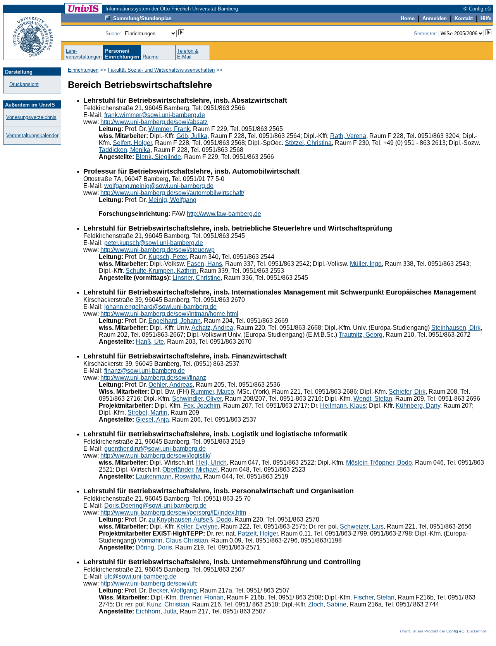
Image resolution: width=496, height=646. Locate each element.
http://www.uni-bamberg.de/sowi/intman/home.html (169, 313)
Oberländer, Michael (190, 469)
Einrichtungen (83, 70)
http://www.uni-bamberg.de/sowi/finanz (153, 377)
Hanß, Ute (150, 341)
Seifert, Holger (132, 143)
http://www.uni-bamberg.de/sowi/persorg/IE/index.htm (173, 512)
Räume (150, 57)
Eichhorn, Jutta (156, 611)
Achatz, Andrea (212, 327)
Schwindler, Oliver (197, 398)
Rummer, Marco (212, 391)
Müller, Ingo (366, 263)
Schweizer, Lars (362, 526)
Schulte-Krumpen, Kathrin (161, 270)
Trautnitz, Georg (360, 334)
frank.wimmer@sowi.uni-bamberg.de (154, 115)
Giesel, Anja (152, 419)
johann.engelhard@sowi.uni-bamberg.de (160, 306)
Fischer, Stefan (373, 597)
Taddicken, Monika (124, 149)
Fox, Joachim (201, 405)
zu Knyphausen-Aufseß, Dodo (189, 519)
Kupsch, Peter (167, 256)
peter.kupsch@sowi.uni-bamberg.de (153, 242)
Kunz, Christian (168, 604)
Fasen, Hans (204, 263)
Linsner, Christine (196, 277)
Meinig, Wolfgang (172, 199)
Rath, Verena (348, 136)
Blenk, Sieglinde (158, 156)
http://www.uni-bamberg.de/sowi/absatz (154, 122)
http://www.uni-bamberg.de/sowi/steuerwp (157, 249)
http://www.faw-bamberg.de (224, 213)
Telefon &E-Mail (187, 54)
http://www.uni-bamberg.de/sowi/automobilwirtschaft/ (172, 192)
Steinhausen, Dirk (455, 327)
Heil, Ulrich (211, 462)
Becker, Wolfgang (172, 590)
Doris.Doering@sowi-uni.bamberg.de (155, 505)
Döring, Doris (154, 547)
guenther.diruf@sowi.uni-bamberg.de (155, 448)
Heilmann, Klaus (343, 405)
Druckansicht (24, 84)
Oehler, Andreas (170, 384)
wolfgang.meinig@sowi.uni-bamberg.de (159, 186)
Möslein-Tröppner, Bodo (379, 462)
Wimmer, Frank (169, 129)
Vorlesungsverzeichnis (31, 117)
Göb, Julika (191, 136)
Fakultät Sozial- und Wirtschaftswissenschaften (161, 70)
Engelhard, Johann (174, 320)
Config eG (455, 631)
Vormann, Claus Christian (173, 540)
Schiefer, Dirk (407, 391)
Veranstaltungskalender (32, 135)
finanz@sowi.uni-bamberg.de (144, 370)
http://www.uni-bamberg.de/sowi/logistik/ (155, 455)
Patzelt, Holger (258, 533)
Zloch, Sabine (327, 604)
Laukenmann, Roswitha (168, 476)
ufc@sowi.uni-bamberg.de (140, 576)
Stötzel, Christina (308, 143)
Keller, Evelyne (197, 526)
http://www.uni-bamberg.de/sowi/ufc (149, 583)
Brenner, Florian (201, 597)
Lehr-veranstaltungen (84, 54)
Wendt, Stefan (372, 398)
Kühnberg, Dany (418, 405)
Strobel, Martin (147, 412)
